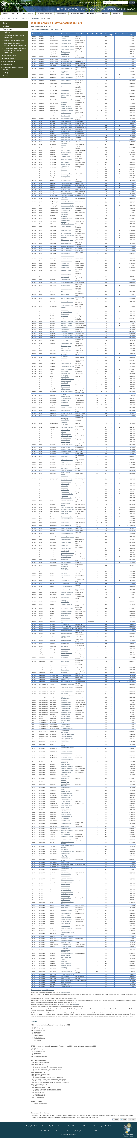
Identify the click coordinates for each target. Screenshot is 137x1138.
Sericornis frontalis (65, 285)
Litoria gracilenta (65, 669)
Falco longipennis (65, 442)
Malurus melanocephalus (67, 298)
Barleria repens (65, 741)
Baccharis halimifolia (66, 772)
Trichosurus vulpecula (66, 99)
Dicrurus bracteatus (66, 177)
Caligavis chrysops (66, 226)
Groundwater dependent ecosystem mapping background (15, 44)
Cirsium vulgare (65, 782)
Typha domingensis (66, 982)
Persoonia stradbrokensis (67, 936)
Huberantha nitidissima (66, 753)
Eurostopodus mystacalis (67, 536)
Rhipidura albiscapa (66, 171)
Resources (117, 13)
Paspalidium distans (66, 917)
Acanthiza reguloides (66, 270)
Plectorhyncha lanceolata (67, 256)
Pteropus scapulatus (66, 80)
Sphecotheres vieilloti (66, 193)
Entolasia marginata (66, 898)
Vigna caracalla (65, 862)
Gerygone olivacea (66, 279)
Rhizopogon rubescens (67, 728)
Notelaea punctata (65, 884)
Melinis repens (64, 907)
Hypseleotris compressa (67, 689)
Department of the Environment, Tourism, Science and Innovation (96, 9)
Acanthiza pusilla (65, 267)
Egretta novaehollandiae (67, 494)
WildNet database (65, 992)
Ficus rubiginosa (65, 872)
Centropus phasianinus (67, 337)
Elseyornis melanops (66, 410)
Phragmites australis (66, 921)
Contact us (90, 3)
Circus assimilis (65, 453)
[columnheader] (35, 34)
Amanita (63, 722)
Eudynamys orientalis (66, 343)
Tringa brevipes (65, 400)
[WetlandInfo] (10, 9)
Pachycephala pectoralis (67, 201)
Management (61, 13)
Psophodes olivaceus (66, 218)
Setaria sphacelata (65, 923)
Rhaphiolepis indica (66, 946)
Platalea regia (64, 476)
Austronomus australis (66, 68)
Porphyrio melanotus (66, 437)
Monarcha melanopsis (66, 159)
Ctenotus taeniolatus (66, 626)
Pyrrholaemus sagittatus (67, 282)
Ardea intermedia (65, 484)
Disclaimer (37, 1126)
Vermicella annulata (66, 613)
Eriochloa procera (65, 900)
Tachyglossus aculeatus (67, 118)
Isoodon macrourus (66, 113)
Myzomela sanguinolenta (67, 246)
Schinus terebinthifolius (67, 751)
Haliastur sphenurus (66, 464)
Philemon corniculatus (66, 250)
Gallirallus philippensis (66, 436)
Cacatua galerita (65, 360)
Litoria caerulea (65, 661)
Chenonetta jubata (65, 580)
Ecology (105, 13)
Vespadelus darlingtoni (66, 61)
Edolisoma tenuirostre (66, 208)
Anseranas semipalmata (67, 592)
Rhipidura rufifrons (65, 175)
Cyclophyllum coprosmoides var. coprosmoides (65, 950)
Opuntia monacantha (66, 799)
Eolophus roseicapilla (66, 369)
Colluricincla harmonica (67, 195)
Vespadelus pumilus (66, 63)
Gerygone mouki (65, 277)
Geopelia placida (65, 551)
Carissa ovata (64, 755)
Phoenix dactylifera (66, 764)
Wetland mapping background (14, 40)
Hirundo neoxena (65, 135)
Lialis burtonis (64, 646)
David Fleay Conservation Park (32, 18)
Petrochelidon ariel (65, 137)
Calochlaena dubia (65, 820)
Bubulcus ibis (64, 488)
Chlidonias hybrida (65, 373)
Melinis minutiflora (65, 905)
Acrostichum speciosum (67, 938)
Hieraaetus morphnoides (67, 470)
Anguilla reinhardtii (65, 714)
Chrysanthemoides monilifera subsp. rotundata (66, 778)
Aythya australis (65, 577)
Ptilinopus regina (65, 559)
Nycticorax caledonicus (67, 500)
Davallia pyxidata (65, 818)
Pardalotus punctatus (66, 258)
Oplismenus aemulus (66, 910)
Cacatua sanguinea (66, 363)
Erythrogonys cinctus (66, 413)
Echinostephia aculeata (67, 864)
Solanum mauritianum (66, 978)
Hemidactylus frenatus (66, 653)
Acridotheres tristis (65, 131)
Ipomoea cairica (65, 807)
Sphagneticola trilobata (66, 793)
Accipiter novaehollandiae (67, 449)
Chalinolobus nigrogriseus (67, 46)
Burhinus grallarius (65, 430)
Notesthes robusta (65, 708)
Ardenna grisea (65, 522)
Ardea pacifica (64, 486)
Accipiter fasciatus (65, 447)
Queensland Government (68, 1134)
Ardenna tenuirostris (66, 525)
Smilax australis (65, 976)
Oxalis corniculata (65, 886)
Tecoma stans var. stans (67, 795)
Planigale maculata (65, 115)
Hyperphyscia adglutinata (67, 734)
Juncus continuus (65, 832)
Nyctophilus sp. (65, 54)
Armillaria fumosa (65, 726)
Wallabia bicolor (65, 93)
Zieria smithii (64, 961)
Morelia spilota (64, 615)
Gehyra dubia (64, 651)
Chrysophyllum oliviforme (67, 974)
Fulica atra (63, 432)
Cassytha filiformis (65, 834)
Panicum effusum (65, 915)
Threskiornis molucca (66, 478)
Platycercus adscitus (66, 348)
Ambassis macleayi (66, 704)
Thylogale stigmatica (66, 86)
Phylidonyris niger (65, 253)
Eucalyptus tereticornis (67, 878)
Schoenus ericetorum (66, 816)
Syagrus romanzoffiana (67, 766)
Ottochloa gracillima (66, 913)
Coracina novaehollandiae (67, 205)
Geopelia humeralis (66, 548)
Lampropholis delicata (66, 633)
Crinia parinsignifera (66, 675)
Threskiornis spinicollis (66, 480)
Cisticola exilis (64, 147)
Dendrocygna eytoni (66, 589)
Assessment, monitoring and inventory (84, 13)
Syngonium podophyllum (67, 759)
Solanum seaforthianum (67, 980)
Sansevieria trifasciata (66, 823)
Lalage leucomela (65, 210)
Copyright (29, 1126)
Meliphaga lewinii (65, 237)
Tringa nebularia (65, 405)
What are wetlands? (45, 13)
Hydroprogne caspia (66, 381)
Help (97, 3)
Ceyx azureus (64, 316)
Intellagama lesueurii (66, 640)
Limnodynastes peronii (66, 681)
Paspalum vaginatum (66, 919)
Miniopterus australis (66, 65)
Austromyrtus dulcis (66, 874)
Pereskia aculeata (65, 801)
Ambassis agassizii (66, 702)
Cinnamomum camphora (67, 836)
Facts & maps (28, 13)
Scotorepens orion (65, 56)
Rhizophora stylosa (66, 944)
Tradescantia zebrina (66, 805)
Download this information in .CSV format (46, 29)
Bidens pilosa (64, 774)
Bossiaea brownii (65, 853)
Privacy (44, 1126)
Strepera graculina (65, 189)
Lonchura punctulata (66, 123)
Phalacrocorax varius (66, 516)
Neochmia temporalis (66, 125)
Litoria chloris (64, 665)
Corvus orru (64, 169)
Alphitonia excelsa (65, 942)
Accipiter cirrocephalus (67, 444)
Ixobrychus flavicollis (66, 497)
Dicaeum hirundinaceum (67, 129)
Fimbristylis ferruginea (66, 814)
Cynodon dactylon (65, 896)
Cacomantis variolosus (67, 335)
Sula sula (63, 520)
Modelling (7, 32)
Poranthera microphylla (67, 892)
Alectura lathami (65, 597)
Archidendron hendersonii (67, 851)
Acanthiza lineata (65, 265)
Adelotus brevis (65, 679)
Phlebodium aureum (66, 930)
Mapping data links (10, 58)
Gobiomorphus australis (67, 687)
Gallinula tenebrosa (66, 434)
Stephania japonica (65, 866)
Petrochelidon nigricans (67, 139)
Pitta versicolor (64, 310)
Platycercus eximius (66, 350)
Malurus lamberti (65, 294)
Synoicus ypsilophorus (66, 594)
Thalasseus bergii (65, 386)
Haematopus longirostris (67, 427)
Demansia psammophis (67, 608)
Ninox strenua (64, 331)
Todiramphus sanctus (66, 323)
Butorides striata (65, 490)
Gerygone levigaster (66, 274)
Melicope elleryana (65, 955)
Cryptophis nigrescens (66, 604)
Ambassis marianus (66, 706)
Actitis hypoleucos (65, 389)
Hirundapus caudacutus (67, 533)
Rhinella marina (65, 655)
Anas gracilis (64, 573)
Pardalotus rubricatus (66, 260)
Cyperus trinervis (65, 812)
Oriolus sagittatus (65, 191)
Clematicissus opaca (66, 986)
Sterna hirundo (64, 383)
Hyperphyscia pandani (66, 736)
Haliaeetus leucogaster (67, 460)
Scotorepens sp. (65, 59)
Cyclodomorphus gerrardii (67, 628)
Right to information (54, 1126)
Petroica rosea (64, 154)
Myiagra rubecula (65, 164)
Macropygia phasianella (67, 554)
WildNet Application (64, 1004)
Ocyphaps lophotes (66, 557)
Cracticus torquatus (66, 185)
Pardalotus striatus (65, 263)
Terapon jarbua (64, 700)
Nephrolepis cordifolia (66, 882)
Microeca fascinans (66, 152)
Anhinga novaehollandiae (67, 518)
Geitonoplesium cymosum (67, 830)
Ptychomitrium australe (67, 940)
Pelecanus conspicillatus (67, 507)
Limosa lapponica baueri (67, 391)
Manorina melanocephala (67, 235)
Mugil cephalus (64, 693)
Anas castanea (64, 571)
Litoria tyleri (64, 672)
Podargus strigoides (66, 539)
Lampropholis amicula (66, 630)
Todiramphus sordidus (66, 325)
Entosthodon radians (66, 828)
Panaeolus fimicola (65, 724)
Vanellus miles (64, 415)
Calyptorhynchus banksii (67, 366)
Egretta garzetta (65, 492)
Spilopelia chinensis (66, 562)
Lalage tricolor (64, 212)
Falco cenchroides (65, 440)
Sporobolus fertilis (65, 926)
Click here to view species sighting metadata (42, 990)
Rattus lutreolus (65, 36)
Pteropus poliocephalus (67, 77)
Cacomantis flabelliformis (67, 333)
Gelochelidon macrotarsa (67, 379)
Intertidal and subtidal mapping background (14, 36)
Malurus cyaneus (65, 291)
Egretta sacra (64, 496)
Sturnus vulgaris (65, 133)
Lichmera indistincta (66, 233)
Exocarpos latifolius (66, 965)
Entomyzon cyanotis (66, 230)
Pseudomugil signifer (66, 712)
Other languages (98, 1126)
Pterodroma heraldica (66, 528)
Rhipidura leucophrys (66, 173)
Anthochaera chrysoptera (67, 223)
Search (132, 3)
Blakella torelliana (65, 876)
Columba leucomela (66, 542)
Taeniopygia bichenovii (66, 127)
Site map (81, 3)
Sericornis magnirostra (66, 289)
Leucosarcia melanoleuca (67, 553)
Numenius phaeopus (66, 398)
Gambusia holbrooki (66, 710)
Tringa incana (64, 402)
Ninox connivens (65, 329)
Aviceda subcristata (66, 451)
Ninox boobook (64, 327)
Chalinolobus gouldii (66, 40)
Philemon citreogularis (66, 248)
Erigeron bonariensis (66, 787)
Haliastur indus (64, 462)
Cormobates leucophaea (67, 302)
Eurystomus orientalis (66, 312)
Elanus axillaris (64, 456)
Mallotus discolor (65, 826)
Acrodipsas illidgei (65, 716)
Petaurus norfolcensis (66, 108)
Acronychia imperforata (67, 953)
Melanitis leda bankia (66, 718)
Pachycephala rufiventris (67, 203)
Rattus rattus (64, 38)
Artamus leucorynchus (66, 180)
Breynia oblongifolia (66, 890)
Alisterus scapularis (66, 346)
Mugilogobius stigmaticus (67, 684)
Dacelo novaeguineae (66, 318)
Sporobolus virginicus (66, 928)
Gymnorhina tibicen (66, 187)
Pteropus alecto (65, 74)
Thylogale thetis (65, 90)
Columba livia (64, 545)
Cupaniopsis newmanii (66, 971)
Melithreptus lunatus (66, 243)
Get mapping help (10, 55)
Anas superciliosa (65, 575)
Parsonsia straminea (66, 757)
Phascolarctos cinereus (67, 110)
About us (15, 13)
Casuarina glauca (65, 803)
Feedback (108, 1126)
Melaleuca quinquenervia (67, 880)
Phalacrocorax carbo (66, 511)
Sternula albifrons (65, 385)
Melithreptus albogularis (67, 240)
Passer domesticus (66, 121)
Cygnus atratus (65, 583)
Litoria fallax (64, 667)
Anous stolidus (64, 371)
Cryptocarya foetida (66, 839)
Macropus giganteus (66, 83)
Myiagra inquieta (65, 162)
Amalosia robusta (65, 649)
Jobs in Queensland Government (81, 1126)
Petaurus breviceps (66, 106)
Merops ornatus (65, 314)
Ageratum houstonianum (67, 770)
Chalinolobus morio (66, 43)
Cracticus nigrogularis (66, 183)
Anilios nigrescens (65, 618)
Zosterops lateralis (65, 141)
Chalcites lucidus (65, 340)
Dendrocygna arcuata (66, 586)
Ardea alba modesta (66, 482)
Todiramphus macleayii (67, 321)
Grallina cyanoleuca (66, 156)
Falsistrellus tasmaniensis (67, 49)
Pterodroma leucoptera (67, 530)
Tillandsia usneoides (66, 797)
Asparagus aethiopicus (67, 768)
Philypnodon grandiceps (67, 691)
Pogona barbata (65, 643)
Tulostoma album (65, 720)
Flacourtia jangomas (66, 963)
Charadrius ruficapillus (66, 407)
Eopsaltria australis (66, 150)
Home (5, 13)
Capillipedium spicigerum (67, 894)
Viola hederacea (65, 984)
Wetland (75, 1004)
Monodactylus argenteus (67, 695)
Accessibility (66, 1126)
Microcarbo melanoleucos (67, 509)
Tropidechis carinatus (66, 611)
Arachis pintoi (64, 849)
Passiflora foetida (65, 888)
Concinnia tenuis (65, 624)
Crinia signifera (64, 677)
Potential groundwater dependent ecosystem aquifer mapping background (15, 50)
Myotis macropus (65, 52)
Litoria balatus (64, 657)
